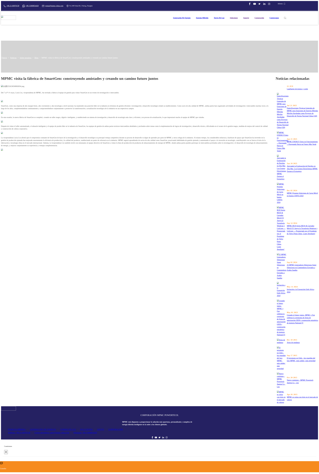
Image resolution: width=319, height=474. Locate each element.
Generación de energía (182, 18)
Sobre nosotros (25, 58)
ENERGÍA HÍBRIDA (17, 429)
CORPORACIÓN (115, 429)
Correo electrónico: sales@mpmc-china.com (51, 433)
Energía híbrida (202, 18)
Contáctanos (274, 18)
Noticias (13, 58)
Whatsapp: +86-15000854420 (85, 433)
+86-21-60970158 (12, 6)
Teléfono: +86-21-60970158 (19, 433)
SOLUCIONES (86, 429)
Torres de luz (219, 18)
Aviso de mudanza (293, 342)
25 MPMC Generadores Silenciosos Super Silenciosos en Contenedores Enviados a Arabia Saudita (301, 267)
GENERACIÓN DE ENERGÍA (43, 429)
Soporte (246, 18)
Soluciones (234, 18)
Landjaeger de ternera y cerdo (297, 89)
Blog (36, 58)
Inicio (4, 58)
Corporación (259, 18)
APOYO (100, 429)
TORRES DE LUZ (68, 429)
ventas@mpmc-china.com (54, 6)
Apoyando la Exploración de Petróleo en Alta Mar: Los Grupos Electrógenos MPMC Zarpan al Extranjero (302, 168)
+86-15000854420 (32, 6)
